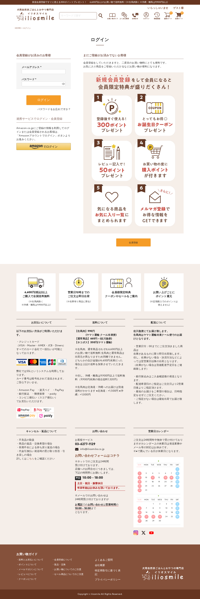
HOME (18, 28)
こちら (30, 459)
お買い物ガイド (27, 554)
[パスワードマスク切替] (63, 84)
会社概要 (100, 565)
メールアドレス (32, 67)
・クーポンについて (26, 579)
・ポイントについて (26, 565)
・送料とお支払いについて (29, 560)
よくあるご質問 (104, 560)
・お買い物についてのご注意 (66, 569)
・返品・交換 (58, 565)
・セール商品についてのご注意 (68, 574)
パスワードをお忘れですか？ (54, 109)
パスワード (30, 79)
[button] (43, 146)
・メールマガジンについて (29, 569)
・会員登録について (62, 560)
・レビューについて (26, 574)
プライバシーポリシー (107, 580)
